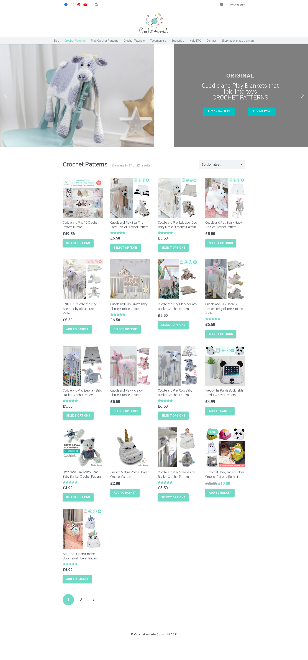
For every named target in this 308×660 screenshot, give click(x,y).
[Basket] (221, 4)
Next (93, 599)
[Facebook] (66, 4)
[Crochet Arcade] (154, 23)
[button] (96, 4)
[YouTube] (85, 4)
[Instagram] (72, 4)
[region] (154, 95)
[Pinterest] (79, 4)
